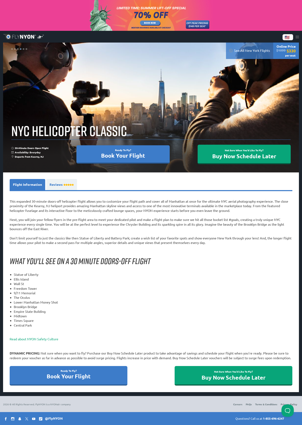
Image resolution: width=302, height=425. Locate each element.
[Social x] (27, 419)
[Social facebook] (6, 419)
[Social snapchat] (20, 419)
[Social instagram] (13, 419)
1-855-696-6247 (273, 418)
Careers (237, 404)
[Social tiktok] (41, 419)
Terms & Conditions (266, 404)
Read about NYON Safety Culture (34, 339)
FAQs (249, 404)
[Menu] (297, 37)
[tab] (61, 184)
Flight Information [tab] (27, 184)
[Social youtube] (34, 419)
